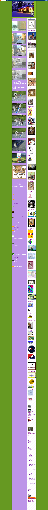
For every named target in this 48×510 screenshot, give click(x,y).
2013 (28, 447)
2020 (28, 441)
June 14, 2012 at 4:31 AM (16, 223)
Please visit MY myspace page (31, 501)
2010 (28, 490)
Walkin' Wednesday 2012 (31, 458)
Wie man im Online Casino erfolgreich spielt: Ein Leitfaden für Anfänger (31, 414)
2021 (28, 440)
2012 (28, 448)
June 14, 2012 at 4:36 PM (16, 257)
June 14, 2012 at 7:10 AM (16, 227)
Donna (15, 225)
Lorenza (15, 259)
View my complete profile (30, 499)
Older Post (25, 269)
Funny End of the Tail (30, 413)
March (29, 486)
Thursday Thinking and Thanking (32, 464)
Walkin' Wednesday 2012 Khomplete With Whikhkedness (32, 472)
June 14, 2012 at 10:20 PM (16, 263)
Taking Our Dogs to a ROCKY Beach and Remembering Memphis (33, 410)
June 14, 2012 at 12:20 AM (16, 203)
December (30, 449)
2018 (28, 443)
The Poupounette (30, 418)
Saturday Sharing (32, 405)
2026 (28, 436)
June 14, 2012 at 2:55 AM (16, 214)
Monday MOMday (30, 460)
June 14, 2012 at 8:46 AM (16, 233)
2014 (28, 446)
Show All (35, 422)
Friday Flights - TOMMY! (32, 419)
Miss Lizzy (16, 265)
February (30, 487)
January (30, 488)
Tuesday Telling (30, 459)
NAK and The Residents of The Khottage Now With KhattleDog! (31, 498)
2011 (28, 489)
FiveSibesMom (16, 205)
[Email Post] (19, 189)
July (29, 453)
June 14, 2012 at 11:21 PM (16, 267)
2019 (28, 442)
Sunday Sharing (30, 461)
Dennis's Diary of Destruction (31, 416)
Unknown (15, 229)
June (29, 454)
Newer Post (13, 269)
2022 (28, 439)
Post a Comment (14, 268)
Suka (15, 242)
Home (19, 269)
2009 (28, 491)
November (30, 450)
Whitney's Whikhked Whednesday (32, 479)
